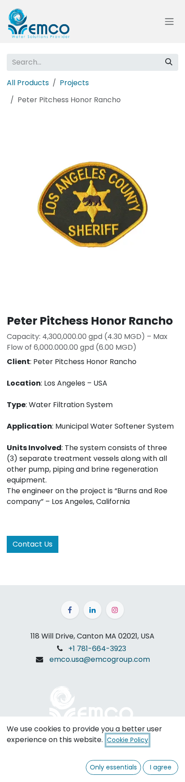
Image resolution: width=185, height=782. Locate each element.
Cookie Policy (127, 739)
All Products (28, 83)
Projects (74, 83)
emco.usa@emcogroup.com (99, 659)
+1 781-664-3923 (97, 648)
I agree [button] (161, 767)
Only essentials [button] (113, 767)
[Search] (168, 62)
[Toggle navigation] (169, 22)
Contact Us (33, 544)
